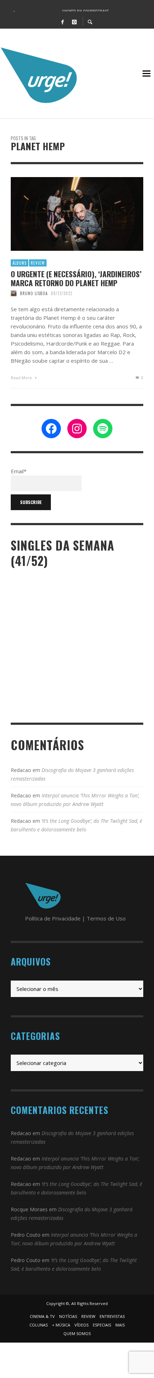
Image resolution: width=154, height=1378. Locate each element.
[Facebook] (62, 21)
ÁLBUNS (20, 263)
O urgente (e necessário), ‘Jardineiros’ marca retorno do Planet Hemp (76, 278)
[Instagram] (74, 21)
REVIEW (38, 263)
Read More (22, 377)
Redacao (21, 770)
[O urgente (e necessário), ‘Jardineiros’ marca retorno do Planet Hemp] (65, 214)
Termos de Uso (106, 918)
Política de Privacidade (53, 918)
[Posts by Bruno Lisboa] (13, 293)
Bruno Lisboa (34, 293)
